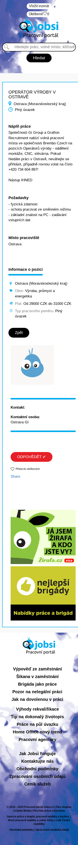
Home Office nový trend (37, 731)
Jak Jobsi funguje (37, 753)
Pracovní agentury (37, 739)
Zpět (19, 332)
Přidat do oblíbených (28, 468)
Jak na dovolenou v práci (37, 699)
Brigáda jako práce (37, 684)
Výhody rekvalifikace (37, 709)
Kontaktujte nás (37, 761)
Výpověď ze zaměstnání (37, 669)
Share (15, 476)
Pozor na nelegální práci (37, 691)
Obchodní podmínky (37, 768)
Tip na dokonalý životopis (37, 716)
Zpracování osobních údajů (37, 776)
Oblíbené (39, 14)
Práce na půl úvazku (37, 724)
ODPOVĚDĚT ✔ (31, 457)
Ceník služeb (37, 784)
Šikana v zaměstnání (37, 676)
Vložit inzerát (39, 6)
